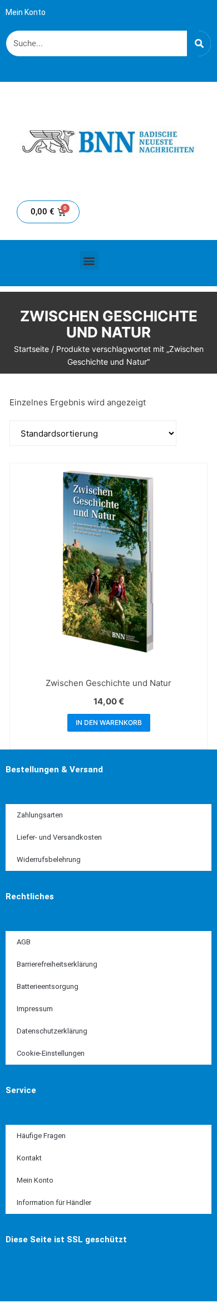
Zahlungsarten (40, 815)
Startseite (31, 349)
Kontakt (29, 1158)
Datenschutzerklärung (52, 1031)
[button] (89, 260)
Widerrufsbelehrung (49, 859)
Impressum (35, 1009)
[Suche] (199, 43)
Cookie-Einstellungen (51, 1053)
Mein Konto (26, 12)
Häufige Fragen (41, 1135)
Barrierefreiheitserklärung (57, 964)
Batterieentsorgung (47, 986)
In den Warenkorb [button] (109, 722)
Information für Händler (54, 1202)
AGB (24, 942)
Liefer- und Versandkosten (59, 837)
